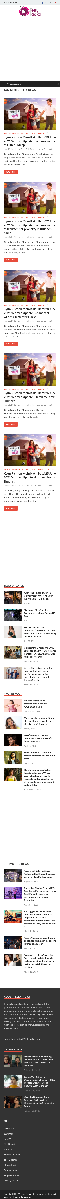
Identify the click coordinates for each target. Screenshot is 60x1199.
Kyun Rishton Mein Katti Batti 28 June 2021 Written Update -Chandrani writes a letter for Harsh (30, 313)
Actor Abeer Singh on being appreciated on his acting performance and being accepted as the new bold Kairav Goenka (38, 674)
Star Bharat (9, 1144)
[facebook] (42, 2)
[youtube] (54, 2)
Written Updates (39, 133)
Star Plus (8, 1133)
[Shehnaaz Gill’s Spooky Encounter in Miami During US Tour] (13, 610)
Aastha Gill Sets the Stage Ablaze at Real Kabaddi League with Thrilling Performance (39, 873)
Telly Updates (10, 1159)
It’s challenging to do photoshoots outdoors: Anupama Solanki (35, 703)
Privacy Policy (11, 1180)
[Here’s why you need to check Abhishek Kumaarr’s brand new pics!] (13, 735)
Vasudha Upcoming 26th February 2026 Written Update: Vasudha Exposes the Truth (39, 1101)
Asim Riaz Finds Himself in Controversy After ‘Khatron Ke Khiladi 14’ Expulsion (38, 595)
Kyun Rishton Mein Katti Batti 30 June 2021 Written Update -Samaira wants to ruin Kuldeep (30, 141)
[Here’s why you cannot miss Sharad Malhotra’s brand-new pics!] (13, 752)
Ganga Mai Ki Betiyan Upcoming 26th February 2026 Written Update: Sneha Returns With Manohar (39, 1081)
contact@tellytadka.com (28, 1038)
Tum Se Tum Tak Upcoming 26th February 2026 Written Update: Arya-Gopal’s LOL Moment (38, 1061)
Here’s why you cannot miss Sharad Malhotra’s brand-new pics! (39, 755)
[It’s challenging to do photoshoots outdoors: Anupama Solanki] (13, 700)
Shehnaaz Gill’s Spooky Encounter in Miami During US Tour (39, 613)
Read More (9, 171)
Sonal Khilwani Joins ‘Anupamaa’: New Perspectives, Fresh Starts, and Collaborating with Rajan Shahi (40, 632)
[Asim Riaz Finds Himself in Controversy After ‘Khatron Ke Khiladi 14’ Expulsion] (13, 593)
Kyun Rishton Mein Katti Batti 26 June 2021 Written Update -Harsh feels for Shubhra (30, 397)
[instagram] (46, 2)
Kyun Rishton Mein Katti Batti (17, 133)
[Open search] (58, 84)
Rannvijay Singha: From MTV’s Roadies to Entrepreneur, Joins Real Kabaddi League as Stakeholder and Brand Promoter (40, 894)
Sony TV (8, 1149)
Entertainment (11, 1170)
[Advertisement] (30, 50)
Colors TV (9, 1128)
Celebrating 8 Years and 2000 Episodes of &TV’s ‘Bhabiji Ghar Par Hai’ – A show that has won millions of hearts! (40, 652)
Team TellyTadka (28, 149)
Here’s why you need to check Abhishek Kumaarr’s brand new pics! (38, 738)
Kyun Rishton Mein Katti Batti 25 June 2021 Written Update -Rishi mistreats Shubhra (30, 477)
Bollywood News (12, 1154)
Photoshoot (10, 1164)
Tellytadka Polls (11, 1175)
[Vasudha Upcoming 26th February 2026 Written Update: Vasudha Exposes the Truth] (13, 1097)
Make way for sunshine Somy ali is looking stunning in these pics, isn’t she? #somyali (39, 720)
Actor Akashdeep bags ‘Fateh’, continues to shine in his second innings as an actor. (40, 940)
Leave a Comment (44, 149)
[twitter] (50, 2)
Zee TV (51, 133)
